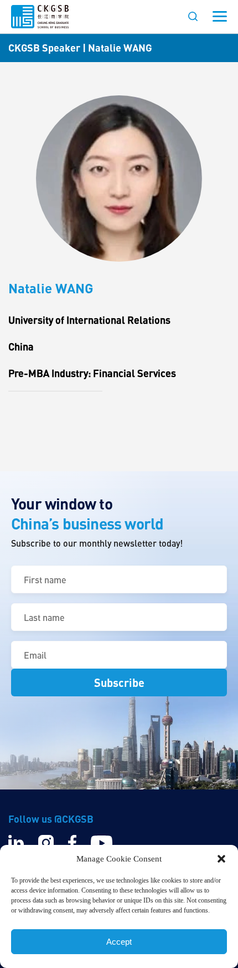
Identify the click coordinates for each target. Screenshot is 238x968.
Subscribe (119, 682)
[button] (221, 858)
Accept (119, 941)
